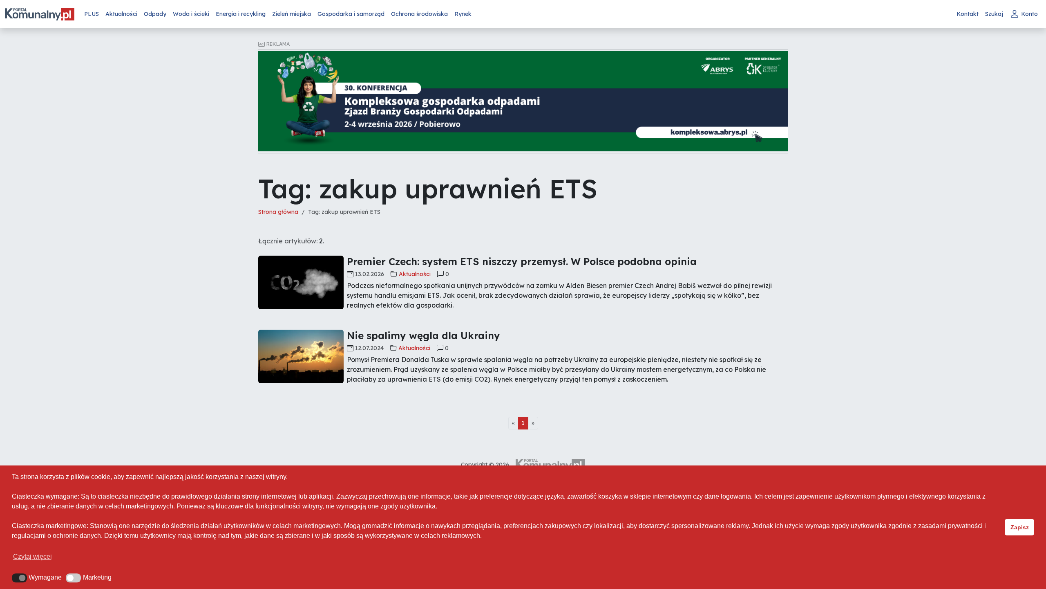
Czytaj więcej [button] (32, 556)
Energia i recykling (241, 14)
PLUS (91, 14)
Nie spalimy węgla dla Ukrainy (423, 335)
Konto (1029, 14)
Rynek (463, 14)
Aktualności (121, 14)
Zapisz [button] (1019, 527)
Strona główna (278, 212)
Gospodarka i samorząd (350, 14)
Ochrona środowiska (419, 14)
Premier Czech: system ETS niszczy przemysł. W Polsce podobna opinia (522, 261)
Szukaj (994, 14)
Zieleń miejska (291, 14)
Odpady (155, 14)
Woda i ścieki (191, 14)
